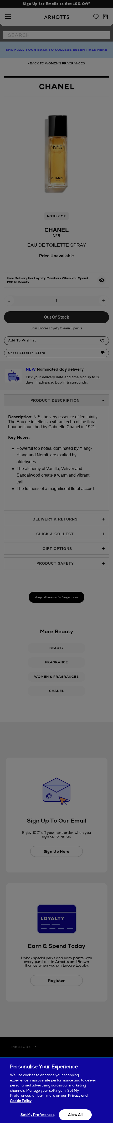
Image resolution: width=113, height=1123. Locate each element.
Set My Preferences (37, 1114)
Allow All (75, 1114)
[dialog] (56, 1090)
